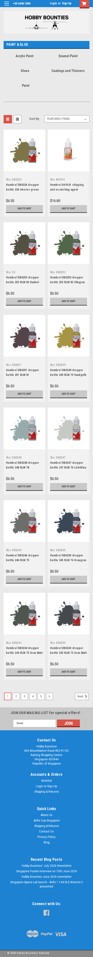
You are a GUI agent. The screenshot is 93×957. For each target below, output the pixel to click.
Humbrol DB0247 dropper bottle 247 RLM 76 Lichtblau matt (68, 467)
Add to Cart (24, 208)
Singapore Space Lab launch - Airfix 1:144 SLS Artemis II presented (46, 884)
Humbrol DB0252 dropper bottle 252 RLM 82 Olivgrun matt (67, 282)
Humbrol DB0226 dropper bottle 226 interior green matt (22, 189)
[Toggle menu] (6, 6)
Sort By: (34, 119)
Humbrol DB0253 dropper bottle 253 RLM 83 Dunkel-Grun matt (23, 282)
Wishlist (46, 780)
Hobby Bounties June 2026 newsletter (46, 876)
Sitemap (44, 953)
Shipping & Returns (46, 791)
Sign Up (67, 3)
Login (53, 3)
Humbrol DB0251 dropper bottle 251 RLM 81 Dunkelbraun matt (22, 374)
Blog (47, 842)
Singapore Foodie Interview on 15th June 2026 (46, 871)
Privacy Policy (46, 837)
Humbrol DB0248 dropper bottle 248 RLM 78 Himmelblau (22, 467)
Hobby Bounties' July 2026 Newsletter (47, 865)
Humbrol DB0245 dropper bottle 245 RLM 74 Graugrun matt (68, 560)
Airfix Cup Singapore (47, 820)
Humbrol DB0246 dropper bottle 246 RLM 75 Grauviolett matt (22, 560)
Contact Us (46, 831)
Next (81, 696)
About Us (46, 815)
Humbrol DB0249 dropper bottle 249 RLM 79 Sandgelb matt (68, 374)
